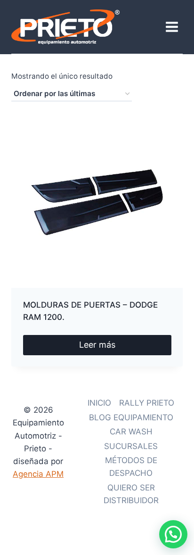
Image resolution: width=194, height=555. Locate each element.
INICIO (99, 403)
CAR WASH (131, 431)
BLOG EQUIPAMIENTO (131, 417)
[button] (173, 534)
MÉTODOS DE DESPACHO (131, 467)
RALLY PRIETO (146, 403)
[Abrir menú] (172, 26)
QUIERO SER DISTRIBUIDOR (131, 494)
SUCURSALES (131, 446)
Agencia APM (38, 474)
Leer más (97, 345)
